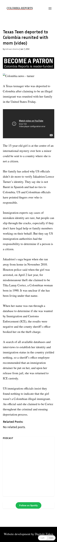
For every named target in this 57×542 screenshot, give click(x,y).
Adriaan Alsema (12, 49)
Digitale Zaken (44, 534)
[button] (46, 537)
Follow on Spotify (28, 505)
